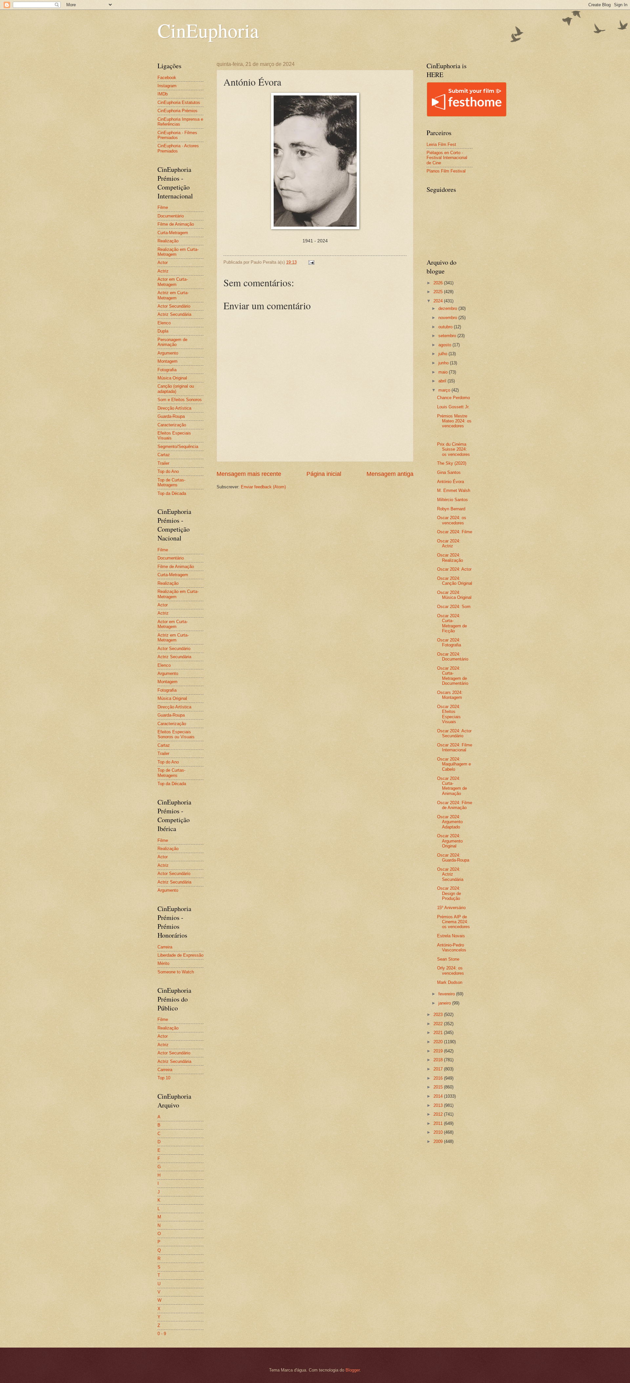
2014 (438, 1096)
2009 (438, 1141)
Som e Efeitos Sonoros (180, 399)
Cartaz (164, 454)
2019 (438, 1050)
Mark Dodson (449, 982)
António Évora (450, 481)
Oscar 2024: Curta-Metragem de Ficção (452, 623)
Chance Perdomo (453, 397)
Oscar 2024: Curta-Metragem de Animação (452, 786)
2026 (438, 282)
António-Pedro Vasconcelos (451, 947)
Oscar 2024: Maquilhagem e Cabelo (454, 764)
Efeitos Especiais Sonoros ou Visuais (176, 734)
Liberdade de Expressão (180, 955)
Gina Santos (449, 472)
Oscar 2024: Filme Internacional (454, 747)
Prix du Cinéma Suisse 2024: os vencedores (453, 449)
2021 (438, 1032)
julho (443, 353)
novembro (448, 317)
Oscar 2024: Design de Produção (449, 893)
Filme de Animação (176, 224)
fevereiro (447, 993)
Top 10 (164, 1077)
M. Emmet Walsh (453, 490)
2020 (438, 1041)
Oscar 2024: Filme (454, 531)
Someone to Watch (176, 971)
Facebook (167, 77)
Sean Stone (448, 959)
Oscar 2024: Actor (454, 569)
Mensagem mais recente (249, 474)
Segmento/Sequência (178, 446)
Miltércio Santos (452, 499)
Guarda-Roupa (171, 416)
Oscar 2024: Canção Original (454, 581)
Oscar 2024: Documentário (452, 656)
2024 (438, 300)
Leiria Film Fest (441, 144)
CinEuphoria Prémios (178, 110)
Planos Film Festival (446, 171)
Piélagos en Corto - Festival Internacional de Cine (447, 157)
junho (444, 362)
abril (443, 380)
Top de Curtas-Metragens (171, 482)
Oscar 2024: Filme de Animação (454, 805)
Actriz (163, 271)
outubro (446, 326)
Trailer (163, 463)
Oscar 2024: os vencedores (451, 520)
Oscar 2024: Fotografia (449, 642)
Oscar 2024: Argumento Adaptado (450, 821)
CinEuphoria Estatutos (179, 102)
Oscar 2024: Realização (450, 557)
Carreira (165, 947)
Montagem (168, 361)
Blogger (353, 1370)
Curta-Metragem (173, 232)
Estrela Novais (451, 935)
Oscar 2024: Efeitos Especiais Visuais (449, 714)
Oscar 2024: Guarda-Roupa (453, 858)
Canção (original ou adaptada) (176, 389)
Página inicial (323, 474)
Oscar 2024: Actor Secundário (454, 733)
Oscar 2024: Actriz (448, 543)
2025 (438, 291)
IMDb (163, 94)
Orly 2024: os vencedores (450, 970)
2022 (438, 1023)
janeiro (445, 1003)
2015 (438, 1087)
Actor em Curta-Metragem (173, 282)
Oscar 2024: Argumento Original (450, 840)
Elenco (164, 322)
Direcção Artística (174, 408)
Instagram (167, 85)
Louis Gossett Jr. (453, 406)
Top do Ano (168, 471)
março (445, 390)
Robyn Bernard (451, 508)
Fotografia (167, 369)
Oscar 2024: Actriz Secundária (450, 874)
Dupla (163, 331)
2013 (438, 1105)
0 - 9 (162, 1333)
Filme (163, 207)
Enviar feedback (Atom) (263, 486)
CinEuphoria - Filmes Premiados (177, 135)
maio (443, 372)
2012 (438, 1114)
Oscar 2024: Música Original (454, 595)
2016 (438, 1078)
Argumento (168, 353)
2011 (438, 1123)
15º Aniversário (451, 907)
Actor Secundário (174, 306)
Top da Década (172, 493)
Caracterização (172, 424)
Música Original (172, 378)
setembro (447, 335)
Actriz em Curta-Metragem (173, 295)
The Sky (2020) (451, 463)
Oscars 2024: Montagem (450, 695)
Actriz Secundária (174, 314)
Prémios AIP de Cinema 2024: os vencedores (453, 921)
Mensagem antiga (390, 474)
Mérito (163, 963)
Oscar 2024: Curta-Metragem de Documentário (452, 676)
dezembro (448, 308)
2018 (438, 1059)
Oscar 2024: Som (454, 606)
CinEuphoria (208, 30)
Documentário (171, 216)
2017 (438, 1069)
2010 (438, 1132)
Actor (163, 262)
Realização (168, 240)
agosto (445, 344)
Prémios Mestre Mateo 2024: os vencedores (454, 421)
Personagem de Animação (172, 342)
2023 (438, 1014)
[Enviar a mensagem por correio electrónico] (311, 262)
